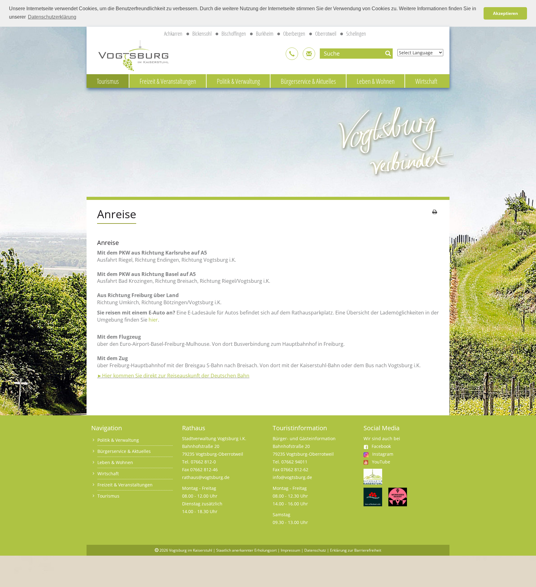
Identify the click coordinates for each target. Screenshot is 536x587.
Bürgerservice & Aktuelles (308, 81)
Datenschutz (315, 550)
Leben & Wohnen (376, 81)
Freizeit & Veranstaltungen (168, 81)
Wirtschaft (426, 81)
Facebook (381, 446)
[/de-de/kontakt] (292, 53)
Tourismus (108, 81)
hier (153, 319)
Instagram (382, 454)
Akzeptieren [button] (505, 13)
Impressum (290, 550)
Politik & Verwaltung (238, 81)
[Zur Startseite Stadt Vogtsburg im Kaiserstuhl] (130, 54)
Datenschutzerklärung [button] (52, 17)
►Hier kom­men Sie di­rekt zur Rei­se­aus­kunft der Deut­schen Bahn (173, 375)
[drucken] (434, 211)
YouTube (381, 462)
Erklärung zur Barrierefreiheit (355, 550)
